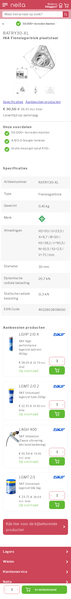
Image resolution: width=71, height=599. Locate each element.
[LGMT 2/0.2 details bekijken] (11, 396)
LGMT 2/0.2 (29, 386)
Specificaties (13, 102)
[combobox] (35, 14)
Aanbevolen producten (43, 102)
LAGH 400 (28, 429)
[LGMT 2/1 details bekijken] (11, 486)
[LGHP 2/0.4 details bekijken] (11, 344)
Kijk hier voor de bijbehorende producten (31, 527)
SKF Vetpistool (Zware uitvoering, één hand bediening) (32, 440)
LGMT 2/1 (27, 477)
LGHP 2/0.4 (29, 334)
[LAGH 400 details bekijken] (11, 439)
